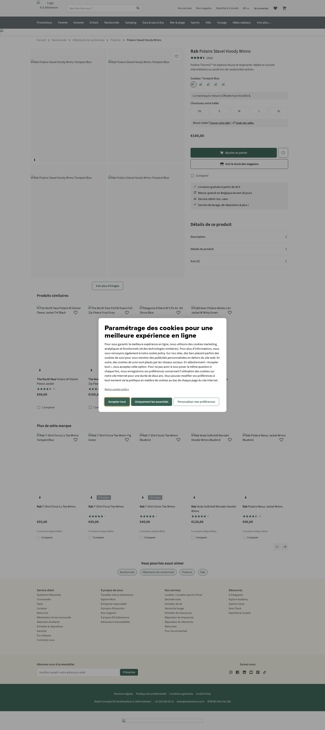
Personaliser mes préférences (196, 402)
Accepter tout (117, 402)
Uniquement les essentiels (151, 402)
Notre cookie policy (117, 389)
